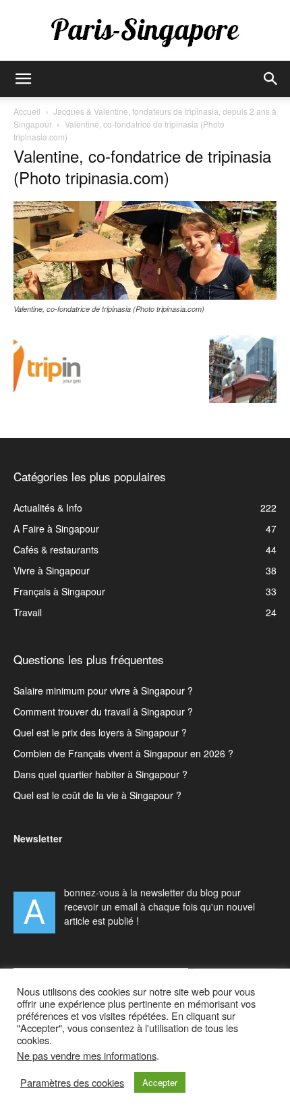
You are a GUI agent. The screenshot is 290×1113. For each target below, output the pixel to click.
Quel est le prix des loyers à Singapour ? (100, 732)
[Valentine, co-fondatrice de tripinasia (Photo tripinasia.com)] (145, 295)
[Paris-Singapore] (145, 32)
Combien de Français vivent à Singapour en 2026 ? (123, 753)
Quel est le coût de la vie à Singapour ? (97, 795)
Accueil (26, 111)
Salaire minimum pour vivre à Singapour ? (103, 690)
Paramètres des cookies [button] (72, 1083)
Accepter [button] (159, 1082)
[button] (23, 79)
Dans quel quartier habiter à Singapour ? (100, 774)
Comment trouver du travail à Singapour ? (103, 711)
